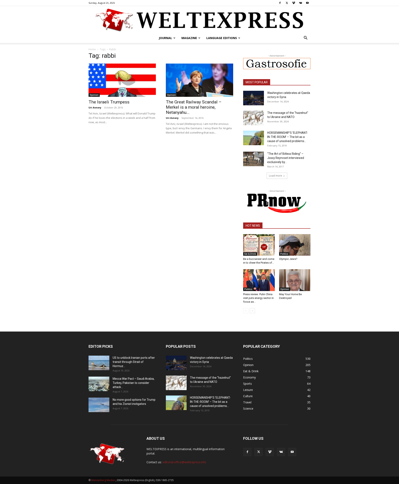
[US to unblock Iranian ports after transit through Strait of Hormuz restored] (99, 363)
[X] (287, 3)
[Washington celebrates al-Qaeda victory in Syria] (253, 98)
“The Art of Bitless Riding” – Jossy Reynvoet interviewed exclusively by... (285, 158)
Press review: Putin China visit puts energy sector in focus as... (258, 298)
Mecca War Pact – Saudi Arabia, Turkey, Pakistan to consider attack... (133, 383)
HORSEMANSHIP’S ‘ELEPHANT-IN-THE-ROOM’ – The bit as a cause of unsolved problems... (287, 137)
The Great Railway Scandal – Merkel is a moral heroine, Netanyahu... (194, 107)
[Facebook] (280, 3)
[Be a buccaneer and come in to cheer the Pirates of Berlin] (259, 245)
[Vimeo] (294, 3)
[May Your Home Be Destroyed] (295, 280)
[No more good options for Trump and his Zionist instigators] (99, 405)
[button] (305, 38)
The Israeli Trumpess (109, 102)
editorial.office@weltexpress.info (184, 462)
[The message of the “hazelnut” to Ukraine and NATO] (253, 118)
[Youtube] (307, 3)
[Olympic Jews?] (295, 245)
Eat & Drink (250, 253)
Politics (284, 253)
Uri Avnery (95, 107)
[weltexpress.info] (199, 19)
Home (92, 49)
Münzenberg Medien (103, 480)
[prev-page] (245, 310)
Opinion (94, 94)
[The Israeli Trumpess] (122, 80)
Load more (275, 175)
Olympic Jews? (288, 258)
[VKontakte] (300, 3)
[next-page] (252, 310)
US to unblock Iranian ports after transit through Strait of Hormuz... (134, 362)
